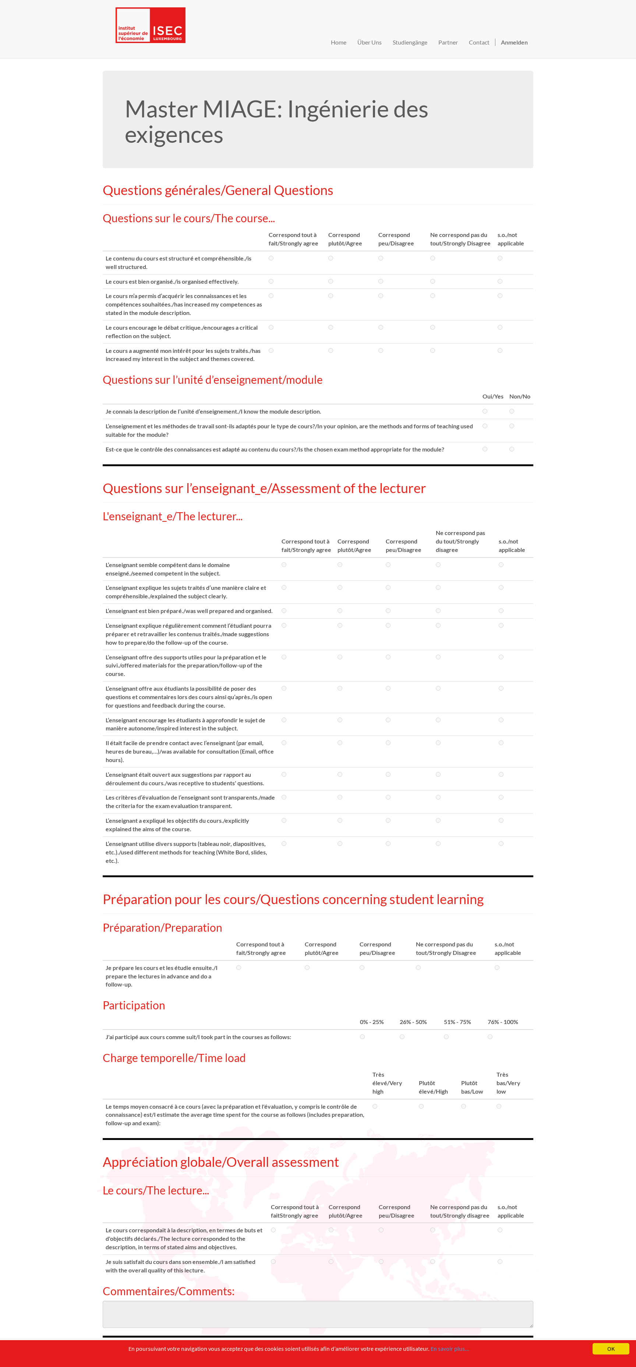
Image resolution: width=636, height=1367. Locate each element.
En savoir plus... (450, 1348)
